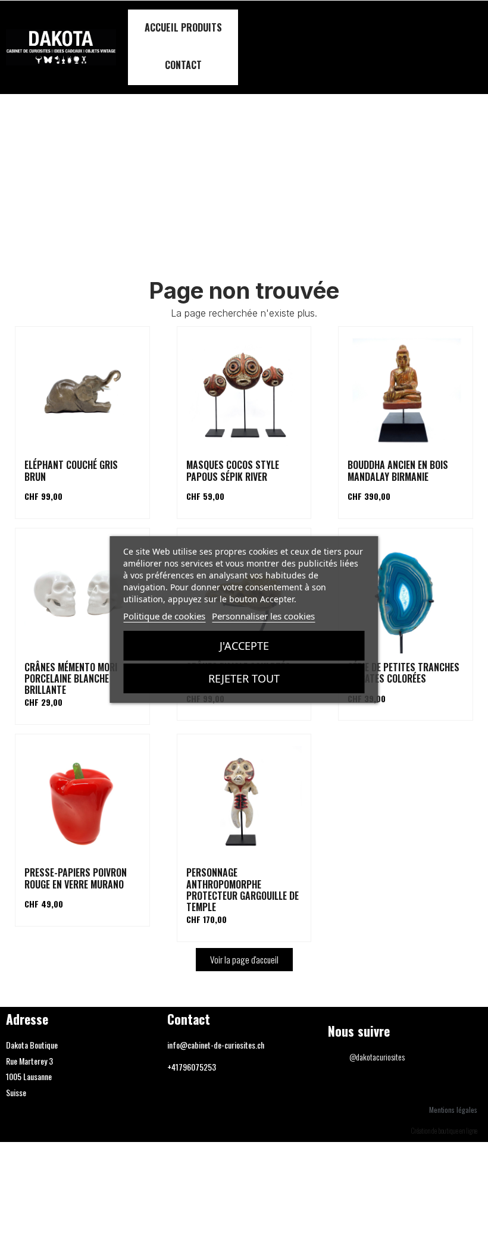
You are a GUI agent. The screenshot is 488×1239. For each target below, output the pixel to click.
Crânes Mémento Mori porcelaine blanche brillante (70, 678)
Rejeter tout (244, 678)
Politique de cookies (164, 616)
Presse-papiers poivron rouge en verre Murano (75, 878)
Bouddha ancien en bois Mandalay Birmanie (398, 470)
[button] (471, 47)
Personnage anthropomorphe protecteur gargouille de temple (242, 889)
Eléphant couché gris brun (71, 470)
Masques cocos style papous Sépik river (232, 470)
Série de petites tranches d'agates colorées (403, 673)
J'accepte (244, 646)
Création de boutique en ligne (444, 1130)
